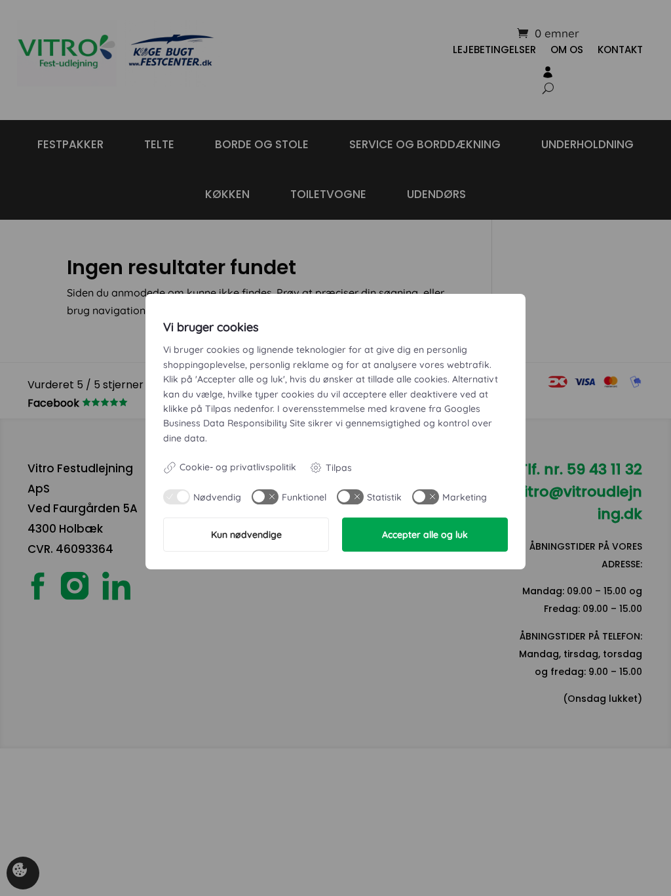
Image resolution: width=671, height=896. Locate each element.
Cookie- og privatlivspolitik (238, 467)
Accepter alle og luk (425, 534)
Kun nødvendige (246, 534)
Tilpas (339, 468)
